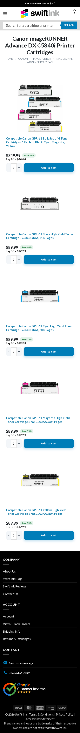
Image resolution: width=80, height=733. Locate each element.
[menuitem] (40, 3)
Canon (23, 58)
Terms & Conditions (41, 714)
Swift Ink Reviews (14, 586)
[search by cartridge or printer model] (40, 25)
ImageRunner (42, 58)
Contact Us (10, 594)
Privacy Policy (64, 714)
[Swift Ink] (40, 13)
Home (9, 58)
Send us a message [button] (21, 663)
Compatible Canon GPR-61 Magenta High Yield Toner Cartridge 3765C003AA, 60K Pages (38, 419)
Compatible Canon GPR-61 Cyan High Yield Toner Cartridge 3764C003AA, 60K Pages (39, 328)
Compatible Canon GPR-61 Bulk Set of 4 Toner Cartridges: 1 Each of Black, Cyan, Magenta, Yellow (37, 142)
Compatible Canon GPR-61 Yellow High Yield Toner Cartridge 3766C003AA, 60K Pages (36, 512)
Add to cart (49, 167)
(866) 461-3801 (20, 673)
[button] (5, 13)
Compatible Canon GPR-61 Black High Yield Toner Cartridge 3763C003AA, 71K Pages (39, 236)
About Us (9, 571)
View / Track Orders (16, 624)
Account (8, 616)
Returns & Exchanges (17, 639)
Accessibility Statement (40, 719)
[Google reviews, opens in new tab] (24, 689)
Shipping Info (11, 631)
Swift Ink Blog (12, 578)
